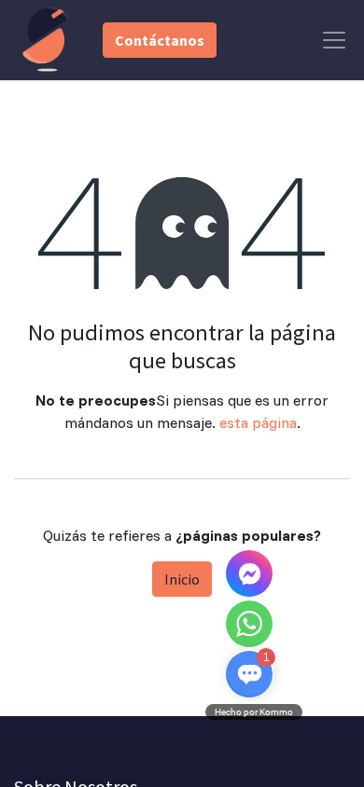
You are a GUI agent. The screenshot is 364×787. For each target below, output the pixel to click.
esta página (258, 422)
